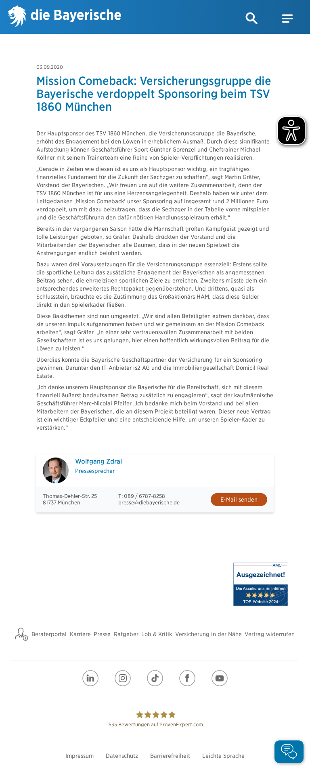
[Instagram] (123, 678)
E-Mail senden (239, 499)
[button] (252, 19)
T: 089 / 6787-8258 (141, 496)
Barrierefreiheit (170, 756)
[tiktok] (155, 678)
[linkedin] (90, 678)
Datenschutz (122, 756)
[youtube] (220, 678)
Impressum (79, 756)
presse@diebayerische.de (149, 503)
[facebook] (187, 678)
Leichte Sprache (223, 756)
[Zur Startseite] (64, 17)
